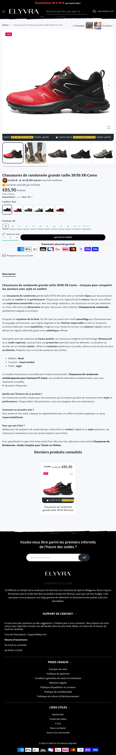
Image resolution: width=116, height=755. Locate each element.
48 (68, 226)
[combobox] (67, 11)
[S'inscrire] (84, 557)
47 (61, 226)
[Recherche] (83, 12)
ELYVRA (47, 467)
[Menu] (4, 11)
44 (40, 226)
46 (54, 226)
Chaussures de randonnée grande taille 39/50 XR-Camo (58, 508)
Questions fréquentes (16, 385)
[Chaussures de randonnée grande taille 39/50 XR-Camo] (58, 487)
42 (26, 226)
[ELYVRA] (24, 11)
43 (33, 226)
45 (47, 226)
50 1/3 (86, 226)
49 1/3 (76, 226)
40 (12, 226)
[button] (108, 85)
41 (19, 226)
